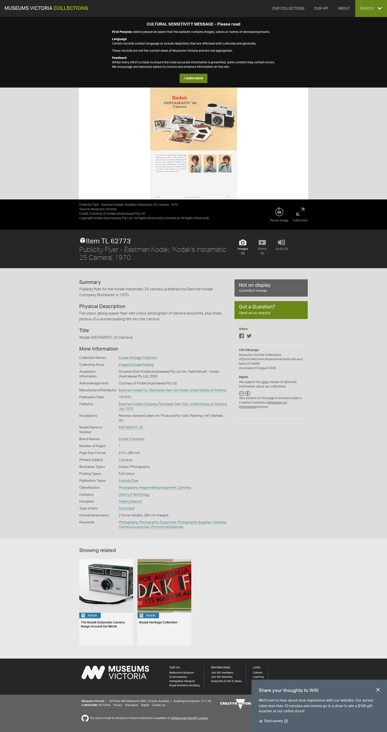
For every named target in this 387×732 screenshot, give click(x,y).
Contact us (158, 705)
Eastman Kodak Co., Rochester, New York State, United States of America (172, 390)
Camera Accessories (134, 527)
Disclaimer (131, 705)
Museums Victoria (46, 8)
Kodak (123, 439)
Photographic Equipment (157, 522)
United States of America (208, 404)
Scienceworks (178, 677)
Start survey (273, 721)
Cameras (125, 460)
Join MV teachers (221, 677)
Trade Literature (130, 501)
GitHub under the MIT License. (189, 718)
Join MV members (222, 672)
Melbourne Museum (181, 672)
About (344, 8)
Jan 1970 (126, 409)
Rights (145, 705)
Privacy (117, 705)
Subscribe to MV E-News (226, 681)
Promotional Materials (167, 527)
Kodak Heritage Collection (138, 358)
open (264, 382)
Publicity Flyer (129, 480)
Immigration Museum (182, 681)
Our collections (288, 8)
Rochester (166, 404)
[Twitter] (249, 336)
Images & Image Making (136, 364)
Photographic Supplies (194, 522)
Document (126, 508)
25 (141, 427)
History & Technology (134, 494)
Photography (128, 487)
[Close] (378, 690)
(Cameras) (136, 439)
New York (181, 404)
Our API (321, 8)
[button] (371, 8)
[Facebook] (241, 336)
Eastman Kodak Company (138, 404)
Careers (257, 672)
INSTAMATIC (128, 427)
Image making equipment (157, 487)
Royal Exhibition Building (184, 685)
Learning (258, 677)
